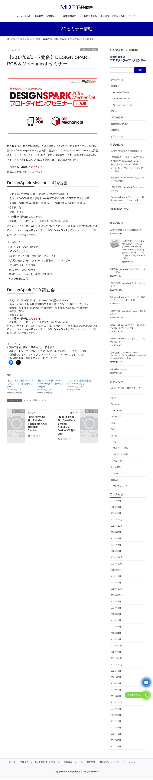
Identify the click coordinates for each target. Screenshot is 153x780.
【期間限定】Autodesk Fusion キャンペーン (127, 189)
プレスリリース (120, 486)
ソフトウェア (117, 473)
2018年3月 (116, 715)
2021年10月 (116, 664)
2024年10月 (116, 570)
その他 (114, 435)
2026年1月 (116, 513)
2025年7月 (116, 532)
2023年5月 (116, 626)
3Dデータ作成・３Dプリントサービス (127, 390)
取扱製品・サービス (73, 762)
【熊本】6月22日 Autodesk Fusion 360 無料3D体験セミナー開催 (50, 383)
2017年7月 (116, 727)
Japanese (132, 16)
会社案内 (115, 480)
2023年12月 (116, 589)
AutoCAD (117, 410)
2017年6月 (116, 734)
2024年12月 (116, 557)
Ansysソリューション (123, 105)
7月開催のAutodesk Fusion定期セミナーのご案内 (128, 179)
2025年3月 (116, 545)
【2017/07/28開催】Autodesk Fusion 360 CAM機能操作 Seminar (37, 424)
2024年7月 (116, 576)
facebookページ (119, 208)
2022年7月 (116, 652)
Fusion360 (116, 416)
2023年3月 (116, 639)
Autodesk (115, 404)
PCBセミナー (119, 461)
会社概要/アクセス (119, 124)
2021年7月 (116, 677)
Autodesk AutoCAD (122, 98)
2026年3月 (116, 507)
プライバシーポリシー (127, 762)
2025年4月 (116, 538)
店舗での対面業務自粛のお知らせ (126, 151)
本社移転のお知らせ (119, 369)
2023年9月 (116, 601)
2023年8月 (116, 608)
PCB (113, 429)
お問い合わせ (117, 136)
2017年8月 (116, 721)
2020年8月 (116, 683)
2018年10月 (116, 702)
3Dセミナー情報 (89, 50)
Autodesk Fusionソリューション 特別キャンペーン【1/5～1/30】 (127, 199)
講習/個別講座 (117, 117)
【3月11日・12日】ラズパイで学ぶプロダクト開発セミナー (20, 383)
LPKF (113, 423)
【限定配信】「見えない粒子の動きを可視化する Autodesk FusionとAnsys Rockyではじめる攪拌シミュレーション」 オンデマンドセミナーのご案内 (128, 164)
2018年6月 (116, 709)
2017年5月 (116, 740)
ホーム (12, 762)
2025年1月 (116, 551)
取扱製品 (115, 86)
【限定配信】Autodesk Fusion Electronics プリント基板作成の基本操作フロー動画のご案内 (128, 355)
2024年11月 (116, 564)
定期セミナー (117, 111)
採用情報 (91, 762)
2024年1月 (116, 582)
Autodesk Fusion (121, 92)
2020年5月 (116, 689)
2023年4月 (116, 633)
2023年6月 (116, 620)
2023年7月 (116, 614)
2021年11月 (116, 658)
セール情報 (116, 467)
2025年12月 (116, 519)
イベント (42, 400)
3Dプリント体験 (120, 454)
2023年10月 (116, 595)
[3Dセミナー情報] (16, 415)
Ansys (114, 398)
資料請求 (115, 130)
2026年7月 (116, 500)
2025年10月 (116, 526)
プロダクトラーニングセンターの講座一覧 (40, 762)
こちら (32, 167)
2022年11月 (116, 645)
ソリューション (118, 79)
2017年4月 (116, 746)
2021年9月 (116, 671)
